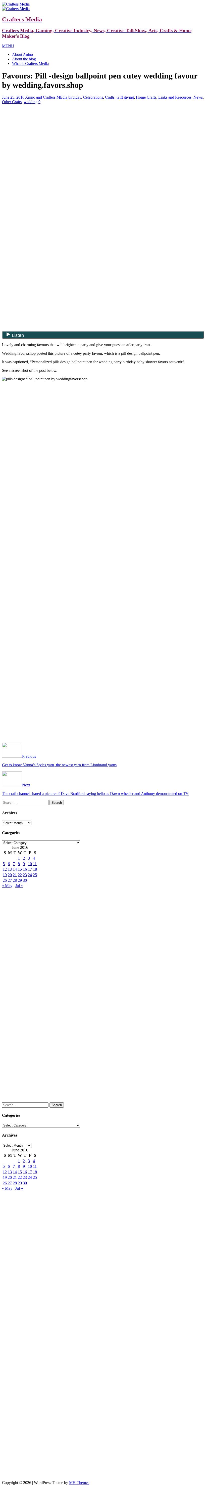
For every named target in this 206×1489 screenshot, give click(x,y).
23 (25, 875)
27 (10, 880)
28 (15, 880)
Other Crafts (12, 102)
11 (35, 864)
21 (15, 875)
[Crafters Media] (16, 4)
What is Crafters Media (30, 63)
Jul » (19, 885)
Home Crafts (146, 97)
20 (10, 875)
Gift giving (125, 97)
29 (20, 880)
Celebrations (93, 97)
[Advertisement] (103, 143)
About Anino (22, 54)
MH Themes (79, 1482)
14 (15, 869)
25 (35, 875)
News (198, 97)
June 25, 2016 (13, 97)
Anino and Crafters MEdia (46, 97)
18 (35, 869)
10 (30, 864)
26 (5, 880)
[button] (8, 46)
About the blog (24, 59)
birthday (74, 97)
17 (30, 869)
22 (20, 875)
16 (25, 869)
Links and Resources (174, 97)
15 (20, 869)
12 (5, 869)
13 (10, 869)
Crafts (110, 97)
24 (30, 875)
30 (25, 880)
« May (7, 885)
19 (5, 875)
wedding (30, 102)
